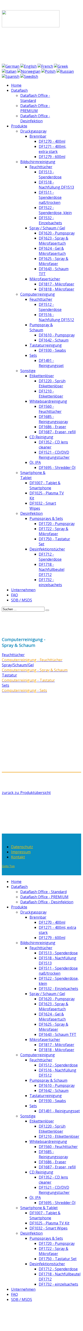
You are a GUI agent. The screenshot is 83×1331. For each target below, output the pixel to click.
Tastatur (9, 675)
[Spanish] (10, 76)
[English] (28, 66)
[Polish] (48, 71)
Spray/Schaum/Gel (18, 664)
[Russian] (65, 71)
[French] (45, 66)
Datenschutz (22, 846)
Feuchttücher (13, 654)
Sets (5, 685)
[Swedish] (29, 76)
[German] (10, 66)
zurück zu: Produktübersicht (26, 792)
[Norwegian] (28, 71)
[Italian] (9, 71)
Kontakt (18, 857)
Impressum (21, 851)
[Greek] (61, 66)
